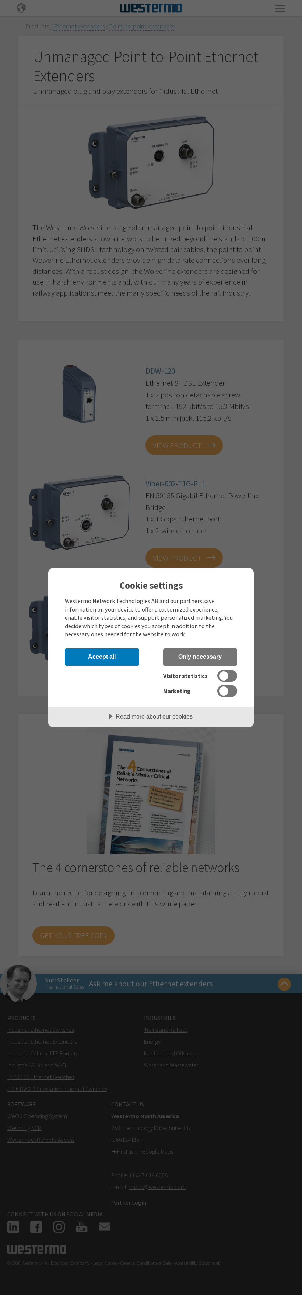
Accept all (102, 656)
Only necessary (200, 656)
